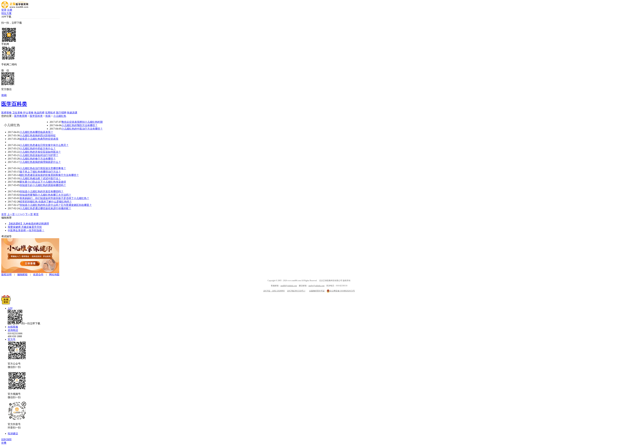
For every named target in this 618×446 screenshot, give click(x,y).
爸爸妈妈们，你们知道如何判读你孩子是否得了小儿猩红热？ (54, 198)
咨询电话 (13, 330)
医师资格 (6, 112)
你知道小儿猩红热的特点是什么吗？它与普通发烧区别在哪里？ (56, 205)
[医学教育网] (14, 7)
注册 (9, 10)
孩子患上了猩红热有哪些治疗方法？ (40, 171)
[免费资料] (6, 303)
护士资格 (28, 112)
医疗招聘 (61, 112)
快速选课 (72, 112)
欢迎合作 (38, 274)
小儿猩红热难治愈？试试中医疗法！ (40, 178)
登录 (3, 10)
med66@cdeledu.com (289, 286)
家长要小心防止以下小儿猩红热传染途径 (43, 181)
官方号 (11, 339)
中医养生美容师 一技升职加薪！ (26, 230)
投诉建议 (13, 433)
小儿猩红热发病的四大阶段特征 (38, 135)
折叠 (3, 442)
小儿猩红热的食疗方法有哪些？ (38, 158)
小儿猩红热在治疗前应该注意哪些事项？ (43, 168)
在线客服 (13, 326)
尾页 (36, 214)
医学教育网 (20, 116)
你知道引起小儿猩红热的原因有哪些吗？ (43, 185)
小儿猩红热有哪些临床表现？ (36, 132)
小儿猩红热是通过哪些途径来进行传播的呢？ (45, 208)
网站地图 (54, 274)
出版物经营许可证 (317, 291)
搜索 (3, 95)
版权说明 (6, 274)
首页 (3, 214)
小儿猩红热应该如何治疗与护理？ (39, 155)
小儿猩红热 (59, 116)
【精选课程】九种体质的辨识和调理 (28, 223)
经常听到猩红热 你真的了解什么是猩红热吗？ (46, 201)
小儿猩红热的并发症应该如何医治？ (40, 151)
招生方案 (6, 13)
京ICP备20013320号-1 (296, 291)
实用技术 (50, 112)
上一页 (11, 214)
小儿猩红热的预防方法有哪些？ (79, 125)
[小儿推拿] (30, 272)
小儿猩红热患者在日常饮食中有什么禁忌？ (44, 145)
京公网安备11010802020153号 (342, 291)
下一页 (29, 214)
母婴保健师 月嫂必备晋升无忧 (25, 227)
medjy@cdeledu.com (316, 286)
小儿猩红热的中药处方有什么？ (38, 148)
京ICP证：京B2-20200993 (274, 291)
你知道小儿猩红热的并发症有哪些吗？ (41, 191)
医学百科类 (14, 104)
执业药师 (39, 112)
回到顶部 (6, 439)
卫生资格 (17, 112)
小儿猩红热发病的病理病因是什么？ (40, 162)
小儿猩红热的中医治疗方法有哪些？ (82, 128)
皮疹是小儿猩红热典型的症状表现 (39, 138)
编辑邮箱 (22, 274)
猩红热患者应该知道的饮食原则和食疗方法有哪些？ (49, 175)
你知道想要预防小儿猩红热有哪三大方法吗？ (45, 194)
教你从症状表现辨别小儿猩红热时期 (82, 122)
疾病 (48, 116)
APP (10, 308)
